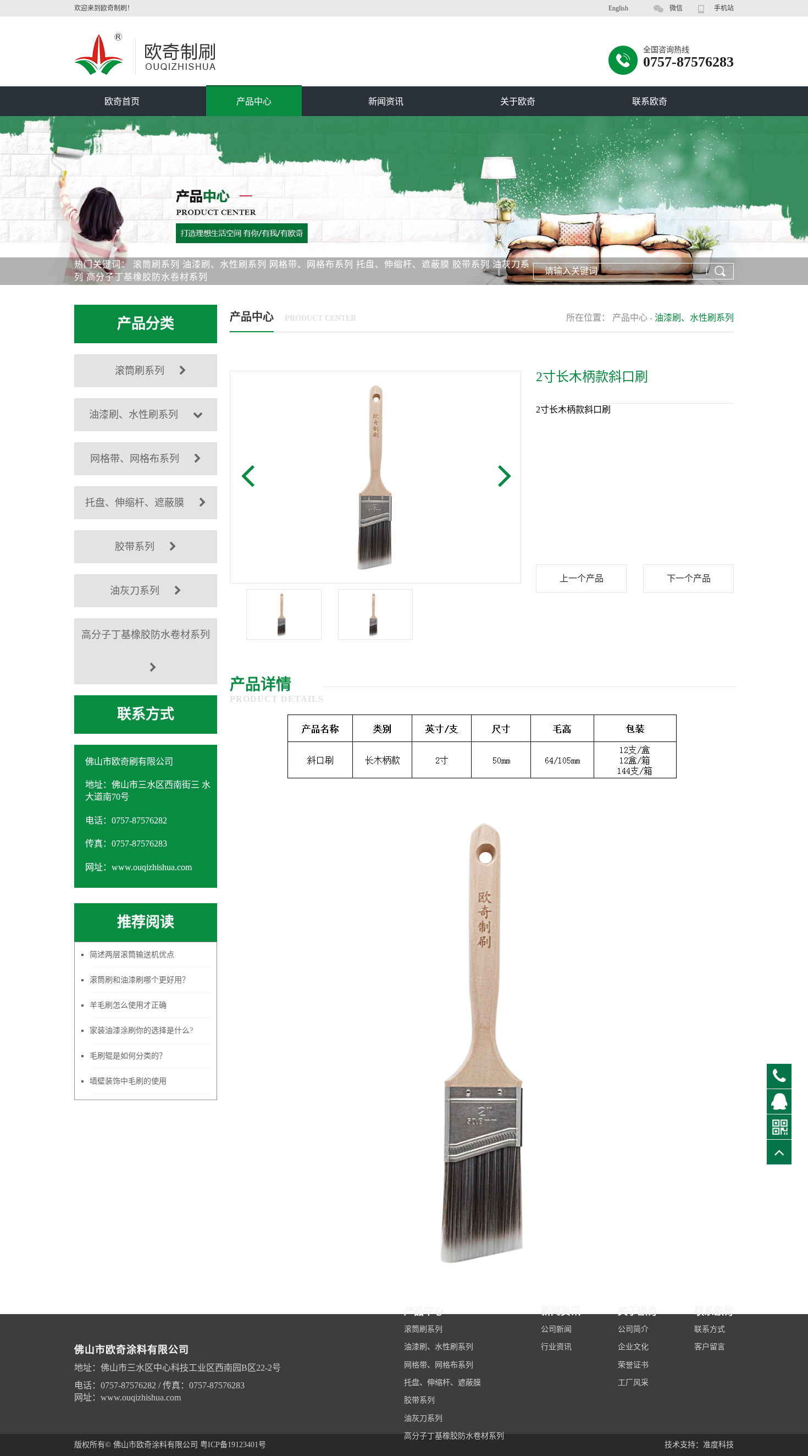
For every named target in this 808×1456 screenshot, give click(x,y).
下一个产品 (689, 578)
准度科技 (718, 1445)
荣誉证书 (633, 1365)
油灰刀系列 (134, 590)
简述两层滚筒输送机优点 (132, 954)
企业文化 (633, 1347)
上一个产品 (582, 578)
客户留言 (709, 1347)
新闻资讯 (385, 101)
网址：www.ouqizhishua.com (127, 1397)
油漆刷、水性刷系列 (224, 264)
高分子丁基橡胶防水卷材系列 (147, 277)
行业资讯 (556, 1347)
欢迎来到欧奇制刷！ (104, 8)
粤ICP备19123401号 (233, 1445)
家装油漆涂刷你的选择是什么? (141, 1030)
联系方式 (709, 1329)
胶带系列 (471, 264)
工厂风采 (633, 1382)
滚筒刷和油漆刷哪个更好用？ (140, 980)
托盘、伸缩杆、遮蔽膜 (403, 264)
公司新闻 (556, 1329)
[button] (247, 474)
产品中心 (254, 101)
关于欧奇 (517, 101)
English (618, 8)
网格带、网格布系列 (311, 264)
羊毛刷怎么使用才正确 (128, 1005)
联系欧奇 (649, 101)
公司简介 (633, 1329)
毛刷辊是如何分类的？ (128, 1056)
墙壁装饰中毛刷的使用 (128, 1081)
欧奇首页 (122, 101)
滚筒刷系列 (156, 264)
